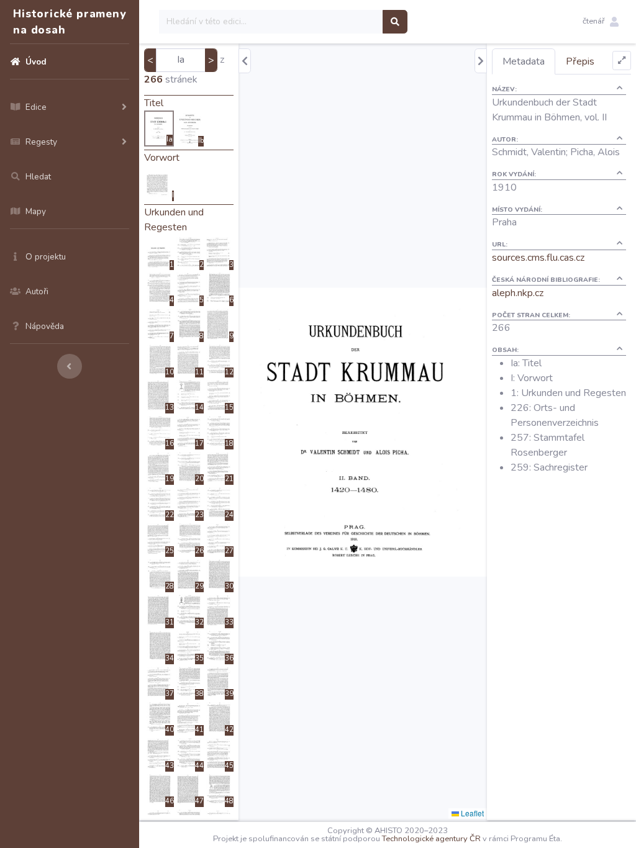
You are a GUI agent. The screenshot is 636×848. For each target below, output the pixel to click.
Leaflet (471, 813)
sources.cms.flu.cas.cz (538, 257)
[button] (600, 21)
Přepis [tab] (580, 61)
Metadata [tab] (523, 61)
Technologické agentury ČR (431, 838)
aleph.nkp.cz (517, 293)
